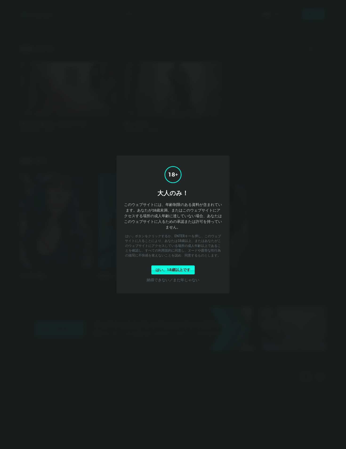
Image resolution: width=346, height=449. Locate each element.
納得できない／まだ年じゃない (173, 279)
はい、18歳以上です (173, 270)
